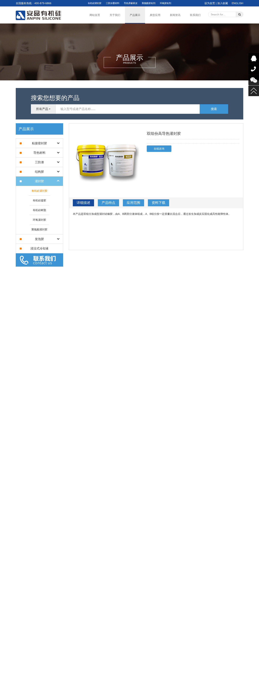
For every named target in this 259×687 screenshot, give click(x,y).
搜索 (214, 109)
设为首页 (209, 3)
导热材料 (39, 152)
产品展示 (135, 14)
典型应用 (155, 14)
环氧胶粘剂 (165, 3)
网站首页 (94, 14)
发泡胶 (39, 239)
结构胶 (39, 171)
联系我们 (195, 14)
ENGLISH (237, 3)
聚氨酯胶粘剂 (148, 3)
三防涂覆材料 (112, 3)
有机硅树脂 (39, 210)
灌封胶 (39, 181)
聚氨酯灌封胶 (39, 229)
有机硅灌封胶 (94, 3)
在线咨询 (159, 148)
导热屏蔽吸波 (130, 3)
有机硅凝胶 (39, 200)
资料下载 (158, 203)
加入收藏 (222, 3)
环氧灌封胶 (39, 219)
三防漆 (39, 162)
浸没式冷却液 (39, 248)
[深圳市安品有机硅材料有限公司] (40, 15)
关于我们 (115, 14)
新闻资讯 (175, 14)
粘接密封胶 (39, 143)
